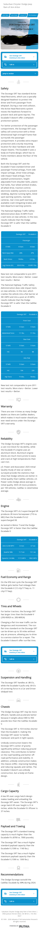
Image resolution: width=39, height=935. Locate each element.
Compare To (23, 15)
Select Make (5, 15)
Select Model (14, 15)
